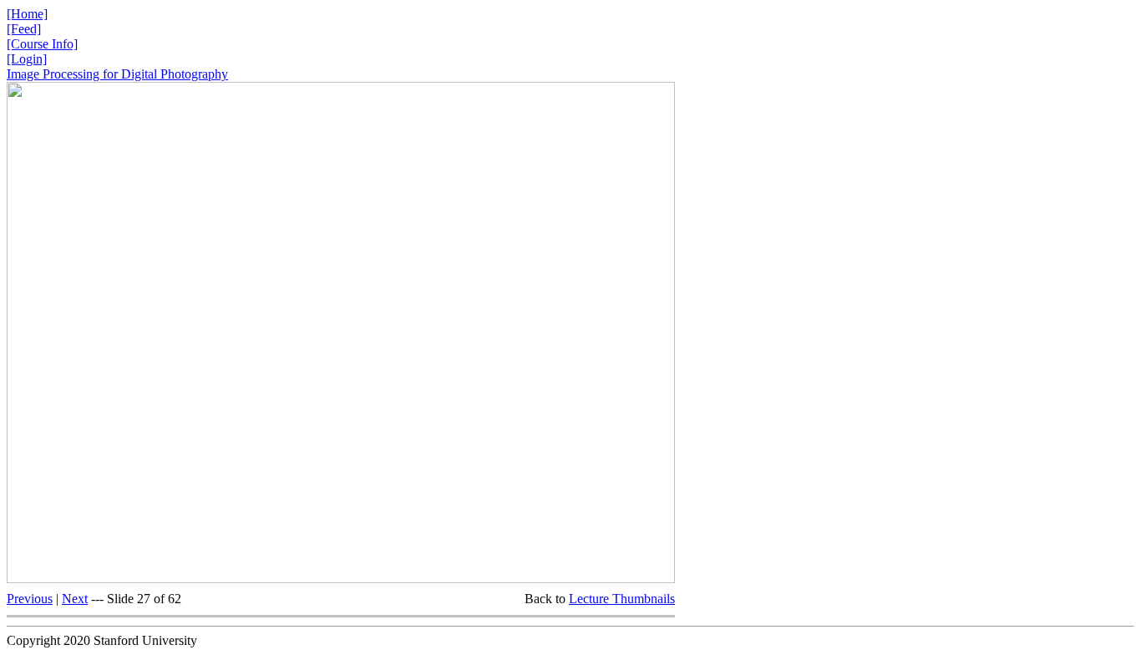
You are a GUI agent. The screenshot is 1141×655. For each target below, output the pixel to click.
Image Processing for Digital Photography (117, 74)
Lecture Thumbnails (622, 599)
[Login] (27, 59)
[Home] (27, 14)
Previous (30, 599)
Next (75, 599)
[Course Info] (42, 44)
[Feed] (24, 29)
